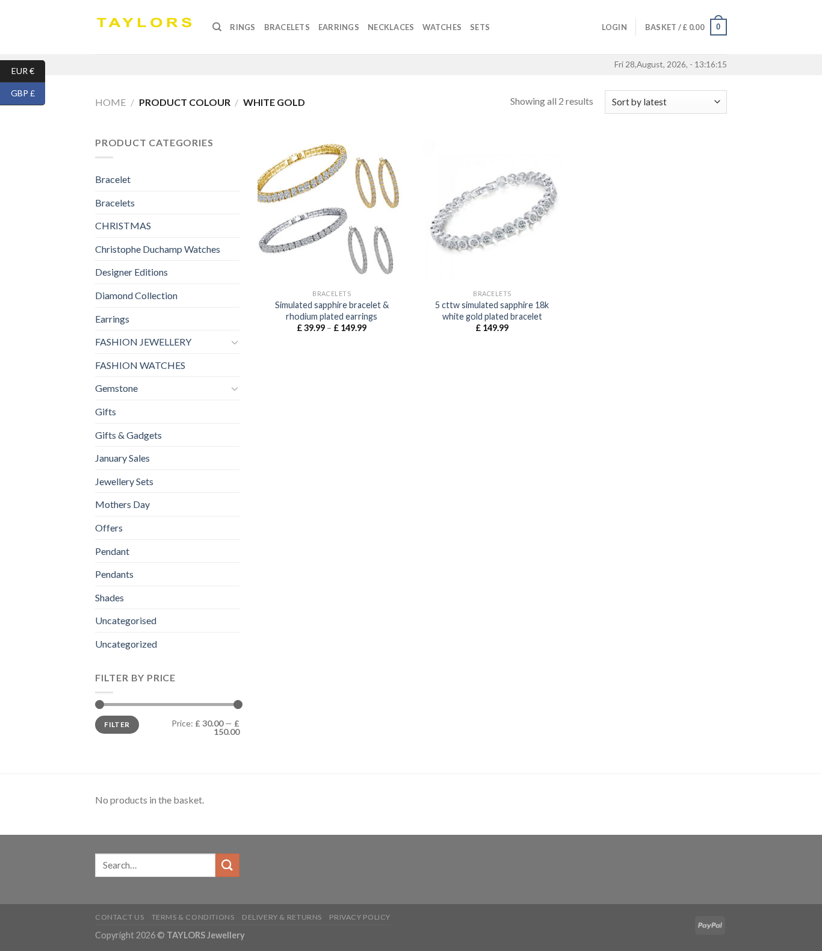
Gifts (105, 411)
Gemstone (116, 388)
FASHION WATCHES (140, 365)
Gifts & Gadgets (128, 435)
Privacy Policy (360, 917)
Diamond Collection (136, 295)
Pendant (112, 551)
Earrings (338, 27)
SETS (480, 27)
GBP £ (28, 93)
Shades (109, 597)
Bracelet (113, 179)
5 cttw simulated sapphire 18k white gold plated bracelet (492, 310)
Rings (242, 27)
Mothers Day (122, 504)
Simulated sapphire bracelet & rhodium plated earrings (332, 310)
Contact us (119, 917)
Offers (109, 527)
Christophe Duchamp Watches (157, 249)
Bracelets (287, 27)
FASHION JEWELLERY (143, 341)
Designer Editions (131, 271)
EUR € (28, 70)
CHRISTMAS (123, 225)
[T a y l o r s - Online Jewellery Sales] (144, 27)
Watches (442, 27)
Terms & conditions (193, 917)
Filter (116, 724)
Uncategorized (126, 643)
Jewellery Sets (124, 481)
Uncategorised (125, 620)
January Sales (122, 457)
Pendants (114, 574)
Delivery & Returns (282, 917)
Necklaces (391, 27)
